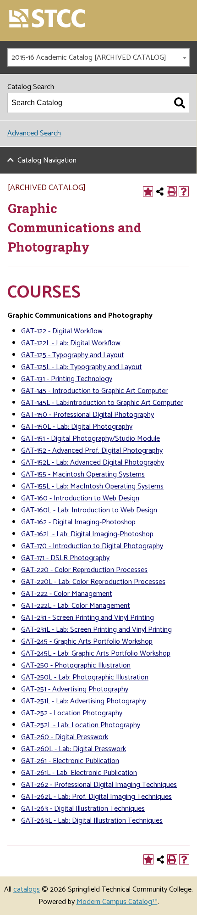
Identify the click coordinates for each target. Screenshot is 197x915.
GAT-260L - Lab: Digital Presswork (73, 749)
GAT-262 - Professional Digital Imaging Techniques (99, 785)
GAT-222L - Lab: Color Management (75, 606)
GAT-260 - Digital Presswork (64, 737)
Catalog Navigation (47, 160)
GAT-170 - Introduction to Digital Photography (92, 546)
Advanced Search (34, 133)
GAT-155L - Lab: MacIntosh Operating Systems (92, 486)
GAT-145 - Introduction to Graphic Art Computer (94, 391)
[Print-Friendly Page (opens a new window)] (172, 191)
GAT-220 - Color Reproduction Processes (84, 570)
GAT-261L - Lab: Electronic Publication (79, 773)
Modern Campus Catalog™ (117, 902)
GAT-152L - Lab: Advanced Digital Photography (92, 462)
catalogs (26, 889)
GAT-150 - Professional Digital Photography (87, 415)
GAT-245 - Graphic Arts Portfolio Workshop (87, 641)
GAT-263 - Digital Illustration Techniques (83, 809)
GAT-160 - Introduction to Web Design (80, 498)
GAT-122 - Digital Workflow (62, 331)
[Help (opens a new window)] (184, 191)
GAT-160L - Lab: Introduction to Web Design (89, 510)
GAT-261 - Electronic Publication (70, 761)
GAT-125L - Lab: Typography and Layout (81, 367)
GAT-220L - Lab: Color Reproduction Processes (93, 582)
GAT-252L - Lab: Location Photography (80, 725)
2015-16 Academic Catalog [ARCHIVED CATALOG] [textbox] (88, 57)
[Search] (179, 103)
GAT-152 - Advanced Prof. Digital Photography (92, 450)
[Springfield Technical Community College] (47, 19)
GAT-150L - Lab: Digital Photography (76, 427)
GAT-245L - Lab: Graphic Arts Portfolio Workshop (95, 653)
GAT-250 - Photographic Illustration (76, 665)
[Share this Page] (160, 191)
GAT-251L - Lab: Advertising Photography (83, 701)
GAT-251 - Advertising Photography (74, 689)
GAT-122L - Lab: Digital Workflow (70, 343)
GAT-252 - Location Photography (71, 713)
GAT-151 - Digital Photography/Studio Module (90, 438)
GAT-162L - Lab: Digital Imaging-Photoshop (87, 534)
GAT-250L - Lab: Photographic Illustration (84, 677)
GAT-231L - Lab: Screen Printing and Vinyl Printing (96, 629)
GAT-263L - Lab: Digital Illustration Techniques (92, 820)
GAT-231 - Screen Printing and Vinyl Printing (87, 618)
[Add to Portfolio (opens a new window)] (148, 191)
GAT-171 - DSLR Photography (65, 558)
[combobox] (98, 57)
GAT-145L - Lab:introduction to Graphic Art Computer (102, 403)
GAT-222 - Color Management (66, 594)
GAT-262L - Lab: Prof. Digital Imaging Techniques (96, 797)
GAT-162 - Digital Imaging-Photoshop (78, 522)
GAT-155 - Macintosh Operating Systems (83, 474)
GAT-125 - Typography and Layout (72, 355)
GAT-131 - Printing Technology (66, 379)
